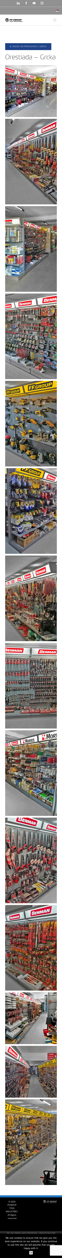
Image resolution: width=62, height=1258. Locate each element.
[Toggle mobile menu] (55, 20)
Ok (31, 1252)
